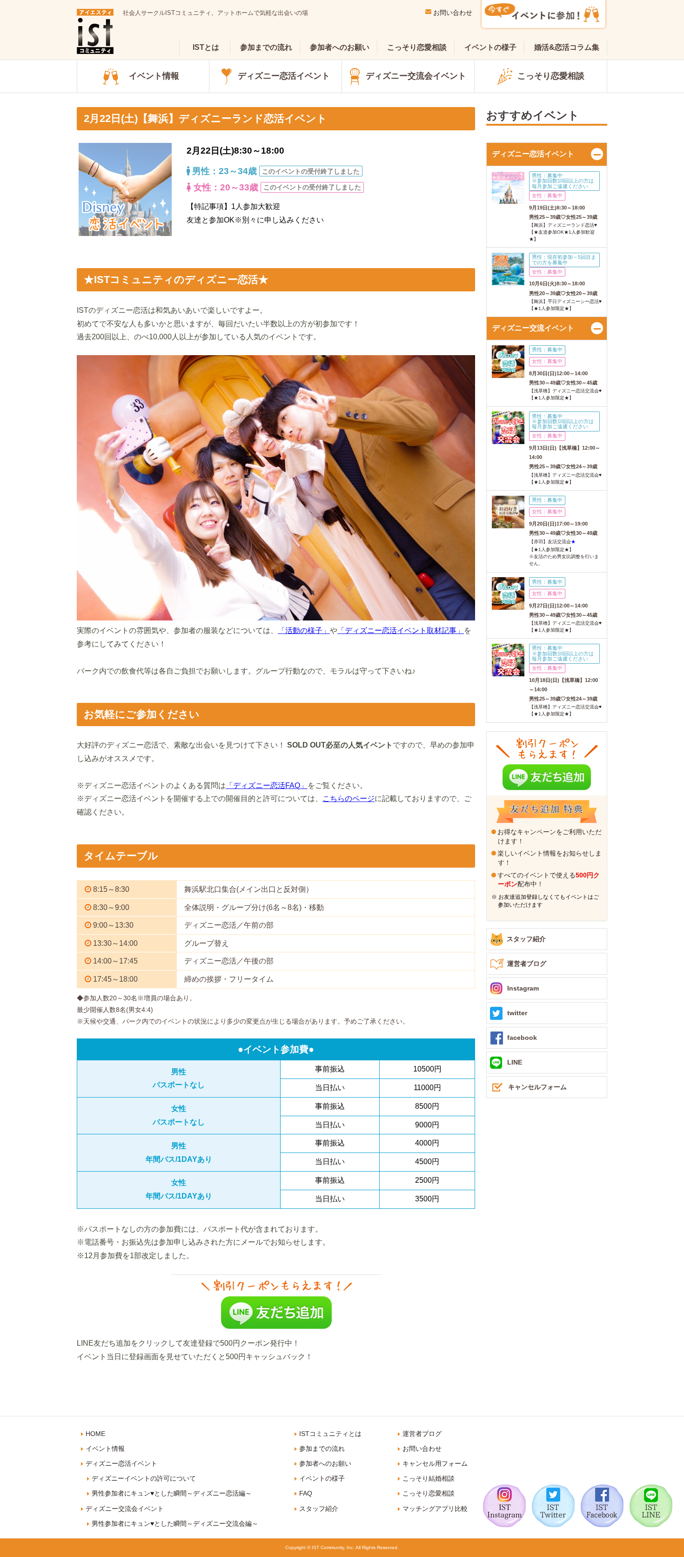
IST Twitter (553, 1505)
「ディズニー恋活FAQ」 (267, 785)
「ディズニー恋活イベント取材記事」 (400, 630)
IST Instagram (504, 1505)
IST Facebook (602, 1505)
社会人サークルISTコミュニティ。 (215, 12)
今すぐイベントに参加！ (543, 15)
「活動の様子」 (304, 630)
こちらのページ (348, 798)
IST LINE (651, 1505)
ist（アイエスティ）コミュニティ (95, 31)
